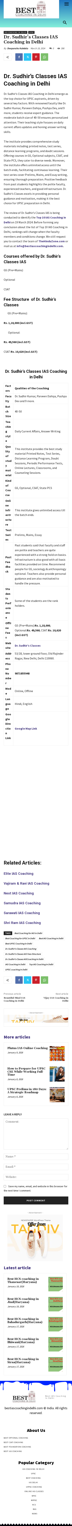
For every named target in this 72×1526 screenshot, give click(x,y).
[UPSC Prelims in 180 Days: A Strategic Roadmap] (57, 1094)
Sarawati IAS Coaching (22, 913)
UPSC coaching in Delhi (16, 969)
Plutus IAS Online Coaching (27, 1048)
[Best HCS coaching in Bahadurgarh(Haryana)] (55, 1324)
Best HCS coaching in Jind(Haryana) (23, 1300)
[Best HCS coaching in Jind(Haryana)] (55, 1304)
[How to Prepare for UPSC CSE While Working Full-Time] (57, 1074)
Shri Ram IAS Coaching (22, 923)
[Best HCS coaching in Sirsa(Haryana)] (55, 1364)
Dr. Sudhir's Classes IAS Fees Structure (23, 954)
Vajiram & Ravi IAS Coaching (26, 883)
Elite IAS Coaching (18, 873)
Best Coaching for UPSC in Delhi (20, 938)
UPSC (31, 32)
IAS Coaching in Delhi (15, 32)
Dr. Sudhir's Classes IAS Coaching (20, 948)
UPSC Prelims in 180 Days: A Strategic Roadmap (27, 1091)
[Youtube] (49, 1420)
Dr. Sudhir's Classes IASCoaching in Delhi (24, 959)
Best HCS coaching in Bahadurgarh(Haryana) (24, 1320)
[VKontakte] (42, 1420)
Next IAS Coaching (19, 893)
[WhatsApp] (44, 57)
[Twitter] (27, 57)
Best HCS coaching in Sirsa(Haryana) (23, 1360)
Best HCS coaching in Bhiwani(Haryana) (23, 1340)
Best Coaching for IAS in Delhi (28, 933)
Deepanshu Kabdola (17, 48)
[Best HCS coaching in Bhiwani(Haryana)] (55, 1344)
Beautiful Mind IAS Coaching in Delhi (14, 999)
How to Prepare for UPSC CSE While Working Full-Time (26, 1072)
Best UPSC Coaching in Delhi (18, 943)
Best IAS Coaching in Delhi (51, 938)
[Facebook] (19, 57)
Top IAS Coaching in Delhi (41, 964)
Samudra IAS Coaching (22, 903)
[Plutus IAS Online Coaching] (57, 1053)
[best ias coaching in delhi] (31, 9)
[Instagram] (29, 1420)
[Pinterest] (36, 57)
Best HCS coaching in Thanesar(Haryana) (23, 1280)
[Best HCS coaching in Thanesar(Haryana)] (55, 1284)
